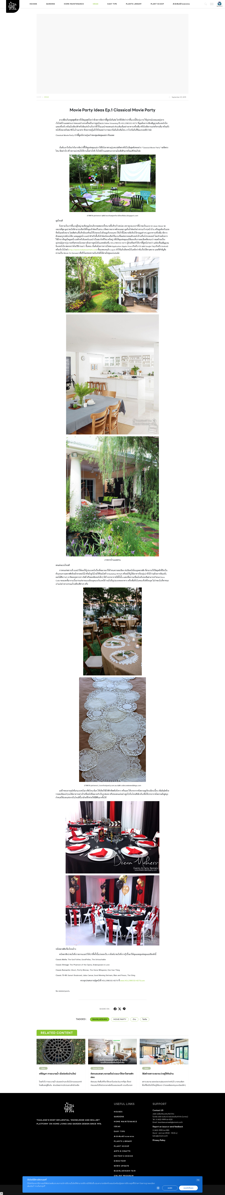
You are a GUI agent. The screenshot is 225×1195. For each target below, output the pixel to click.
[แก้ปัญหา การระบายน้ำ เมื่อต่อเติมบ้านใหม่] (61, 1051)
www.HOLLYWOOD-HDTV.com (132, 980)
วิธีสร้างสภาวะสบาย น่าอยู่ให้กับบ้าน (158, 1073)
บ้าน (134, 1019)
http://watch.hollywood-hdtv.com (83, 249)
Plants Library (134, 4)
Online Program (124, 1175)
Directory (120, 1161)
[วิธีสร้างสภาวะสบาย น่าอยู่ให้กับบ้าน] (164, 1051)
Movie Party (119, 1019)
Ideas (95, 4)
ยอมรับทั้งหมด (188, 1188)
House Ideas (97, 1068)
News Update (121, 1166)
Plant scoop (157, 4)
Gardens (50, 4)
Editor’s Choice (123, 1156)
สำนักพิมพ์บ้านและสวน (181, 4)
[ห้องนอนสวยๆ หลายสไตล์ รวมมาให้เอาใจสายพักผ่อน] (112, 1051)
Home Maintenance (74, 4)
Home (39, 97)
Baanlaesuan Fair (125, 1171)
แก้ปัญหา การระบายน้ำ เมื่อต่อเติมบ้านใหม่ (57, 1073)
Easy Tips (112, 4)
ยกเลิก (170, 1188)
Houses (33, 4)
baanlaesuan (99, 1019)
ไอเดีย (144, 1019)
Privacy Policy (159, 1140)
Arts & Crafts (122, 1151)
